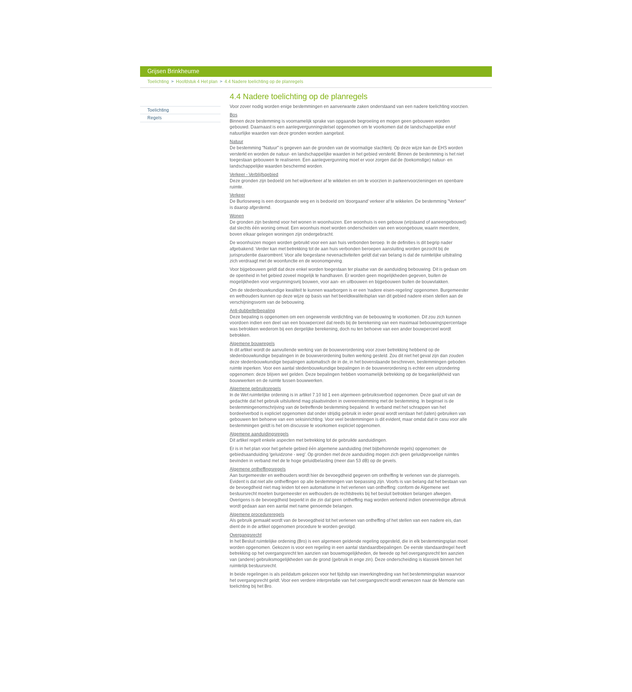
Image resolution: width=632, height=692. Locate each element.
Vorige (486, 121)
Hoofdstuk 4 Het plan (197, 81)
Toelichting (158, 81)
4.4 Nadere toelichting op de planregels (264, 81)
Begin (486, 110)
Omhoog (486, 143)
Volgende (486, 132)
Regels (154, 117)
